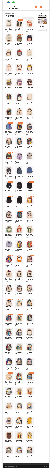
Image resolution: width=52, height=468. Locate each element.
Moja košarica (12, 463)
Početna (6, 13)
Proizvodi (15, 6)
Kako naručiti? (10, 8)
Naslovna (9, 6)
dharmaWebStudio (13, 466)
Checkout (18, 463)
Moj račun (7, 463)
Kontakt (17, 8)
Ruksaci (9, 13)
